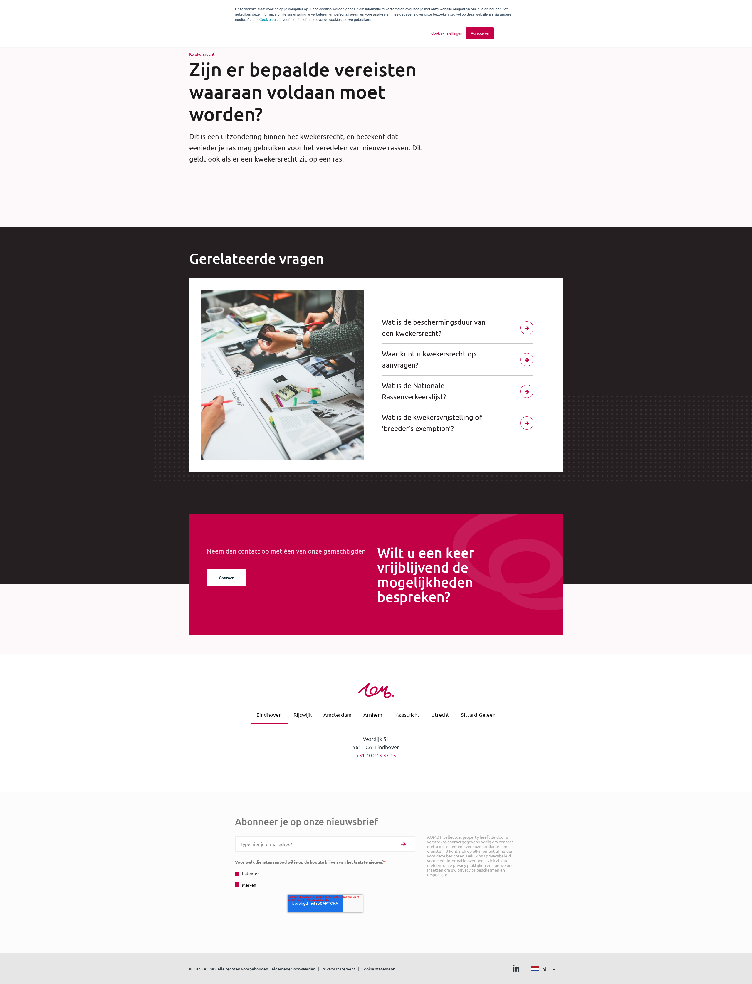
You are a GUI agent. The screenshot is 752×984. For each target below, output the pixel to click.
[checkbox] (325, 879)
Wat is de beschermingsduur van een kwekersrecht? (434, 327)
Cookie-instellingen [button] (446, 33)
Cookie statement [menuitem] (378, 968)
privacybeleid (498, 855)
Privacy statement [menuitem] (338, 968)
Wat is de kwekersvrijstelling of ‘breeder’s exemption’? (432, 423)
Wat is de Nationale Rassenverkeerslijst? (414, 391)
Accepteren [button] (480, 33)
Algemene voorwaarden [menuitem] (293, 968)
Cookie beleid (270, 19)
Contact (226, 578)
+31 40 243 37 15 (376, 755)
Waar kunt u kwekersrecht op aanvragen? (429, 359)
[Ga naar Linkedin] (516, 969)
